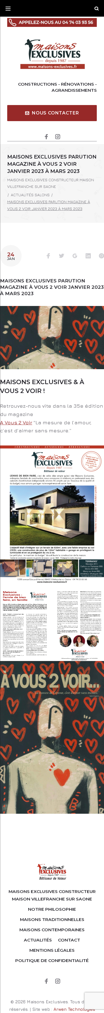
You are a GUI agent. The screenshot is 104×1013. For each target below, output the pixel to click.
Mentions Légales (52, 950)
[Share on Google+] (74, 256)
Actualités (38, 940)
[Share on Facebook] (48, 256)
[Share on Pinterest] (101, 256)
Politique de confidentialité (52, 960)
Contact (69, 940)
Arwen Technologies (74, 1009)
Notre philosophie (52, 909)
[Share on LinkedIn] (88, 256)
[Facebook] (46, 137)
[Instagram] (57, 137)
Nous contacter (55, 113)
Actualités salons (30, 194)
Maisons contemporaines (52, 929)
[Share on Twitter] (61, 256)
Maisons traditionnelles (52, 919)
